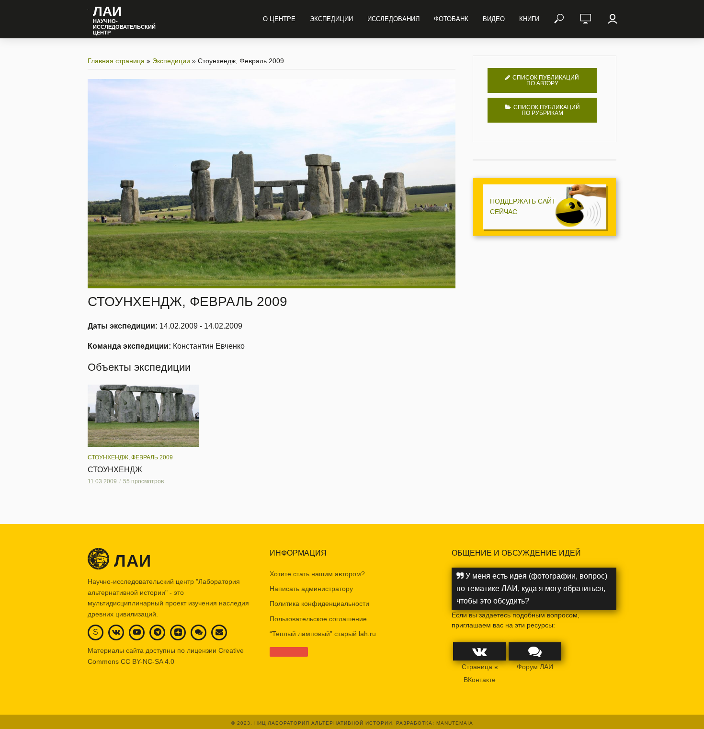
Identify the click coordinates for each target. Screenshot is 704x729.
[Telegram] (157, 632)
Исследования (393, 19)
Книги (529, 19)
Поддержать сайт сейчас (523, 206)
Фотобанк (451, 19)
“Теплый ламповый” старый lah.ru (323, 634)
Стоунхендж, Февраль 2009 (130, 457)
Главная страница (116, 61)
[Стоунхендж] (143, 416)
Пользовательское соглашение (318, 619)
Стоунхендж (115, 470)
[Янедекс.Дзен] (178, 633)
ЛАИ (107, 11)
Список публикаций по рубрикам (546, 110)
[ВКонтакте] (116, 632)
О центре (279, 19)
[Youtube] (137, 632)
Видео (494, 19)
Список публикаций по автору (545, 80)
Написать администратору (311, 588)
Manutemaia (454, 723)
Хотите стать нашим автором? (317, 574)
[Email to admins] (219, 632)
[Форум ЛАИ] (199, 632)
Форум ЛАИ (535, 667)
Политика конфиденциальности (319, 603)
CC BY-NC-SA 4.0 (147, 661)
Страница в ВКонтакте (480, 673)
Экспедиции (331, 19)
